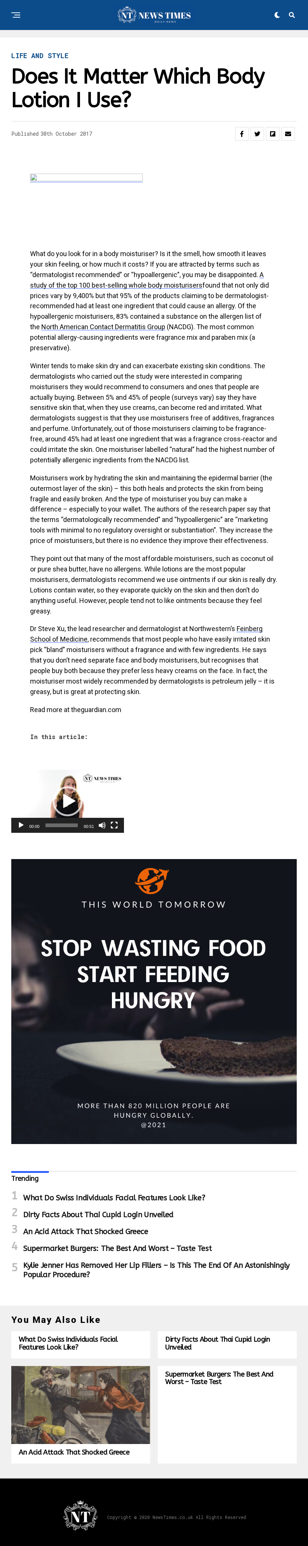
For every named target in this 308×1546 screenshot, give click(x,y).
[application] (67, 801)
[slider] (61, 825)
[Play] (21, 825)
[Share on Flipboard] (272, 134)
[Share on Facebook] (242, 134)
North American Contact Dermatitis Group (103, 327)
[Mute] (102, 825)
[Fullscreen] (114, 825)
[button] (68, 801)
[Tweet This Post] (257, 134)
